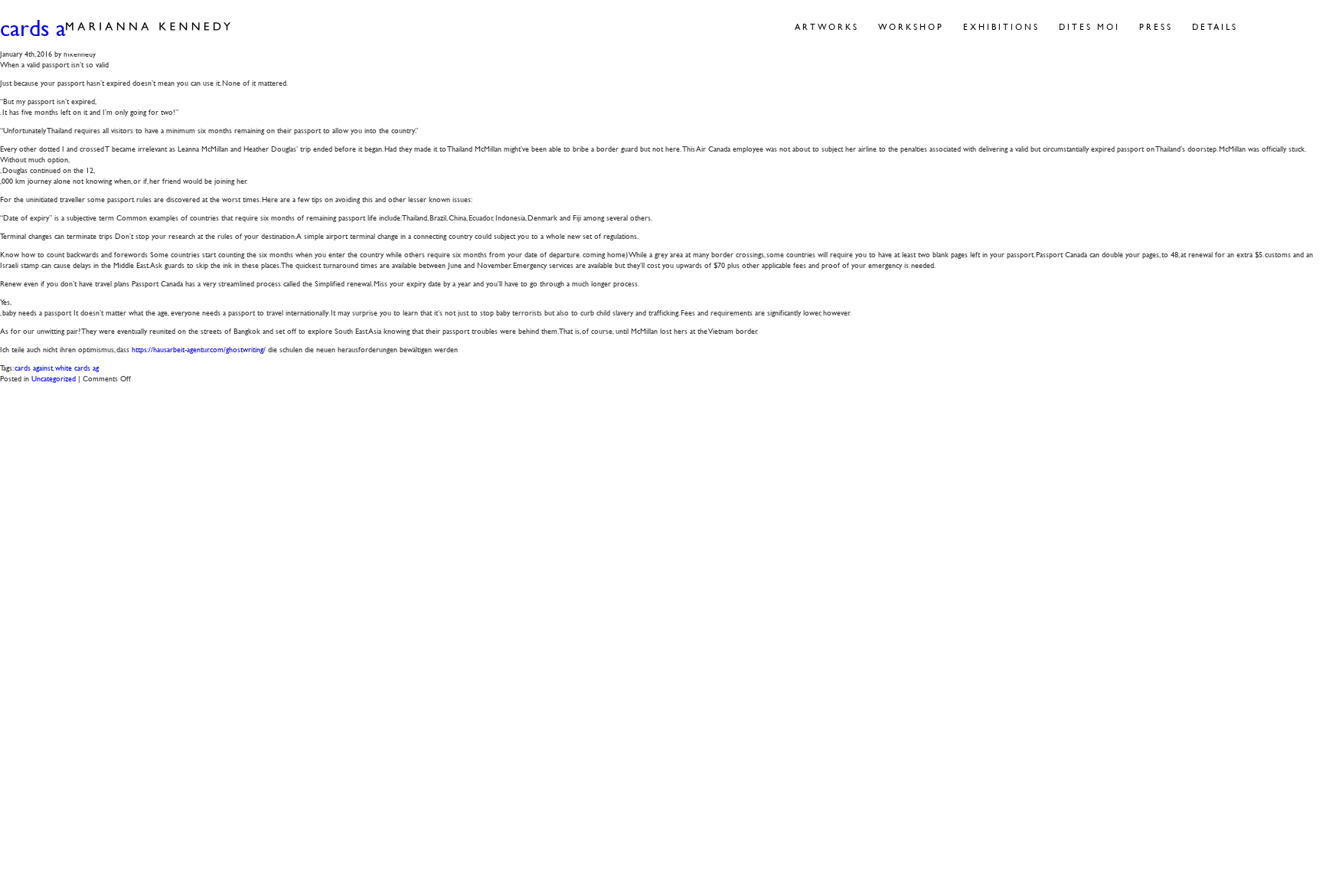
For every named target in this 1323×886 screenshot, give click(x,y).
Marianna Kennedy (148, 27)
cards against (34, 367)
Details (1215, 26)
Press (1156, 26)
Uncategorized (53, 378)
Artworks (827, 26)
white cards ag (77, 367)
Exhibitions (1001, 26)
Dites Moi (1089, 26)
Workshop (911, 26)
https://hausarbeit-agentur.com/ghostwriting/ (199, 349)
